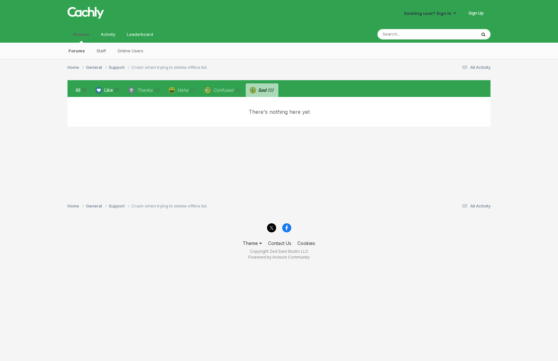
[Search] (483, 34)
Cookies (306, 243)
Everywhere (456, 34)
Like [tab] (111, 90)
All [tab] (81, 90)
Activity (108, 34)
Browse (81, 34)
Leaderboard (140, 34)
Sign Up (476, 13)
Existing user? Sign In (428, 13)
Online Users (130, 50)
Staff (101, 50)
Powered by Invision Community (279, 257)
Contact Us (279, 243)
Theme (251, 243)
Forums (76, 50)
